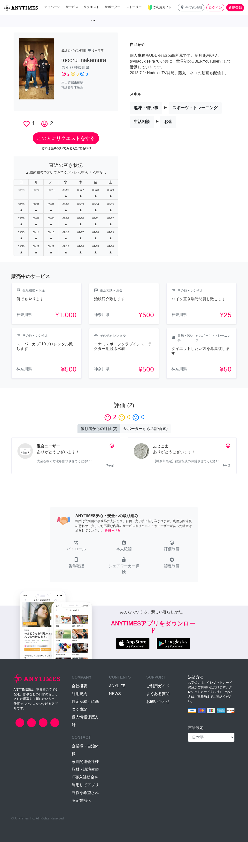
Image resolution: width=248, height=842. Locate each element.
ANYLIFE (117, 686)
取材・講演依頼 (85, 769)
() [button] (99, 429)
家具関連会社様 (85, 762)
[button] (191, 7)
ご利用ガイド (158, 686)
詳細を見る (112, 530)
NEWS (115, 694)
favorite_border (26, 124)
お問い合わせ (158, 701)
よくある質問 (158, 694)
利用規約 (79, 694)
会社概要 (79, 686)
